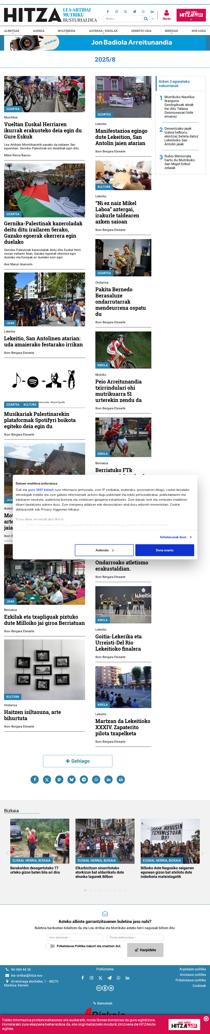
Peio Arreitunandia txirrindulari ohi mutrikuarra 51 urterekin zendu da (118, 390)
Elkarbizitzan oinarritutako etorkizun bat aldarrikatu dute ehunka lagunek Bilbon (99, 872)
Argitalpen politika (192, 969)
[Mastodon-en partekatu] (59, 779)
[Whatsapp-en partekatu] (96, 779)
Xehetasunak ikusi (173, 537)
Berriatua (10, 610)
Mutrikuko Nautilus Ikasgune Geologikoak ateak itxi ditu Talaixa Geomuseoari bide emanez (179, 106)
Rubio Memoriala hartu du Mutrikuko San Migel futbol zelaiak (179, 162)
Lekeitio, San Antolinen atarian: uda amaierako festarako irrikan (43, 341)
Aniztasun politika (193, 975)
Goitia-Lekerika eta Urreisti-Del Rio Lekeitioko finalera (118, 642)
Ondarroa (10, 705)
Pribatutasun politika (191, 980)
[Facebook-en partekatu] (35, 779)
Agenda (39, 31)
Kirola (103, 365)
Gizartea (12, 109)
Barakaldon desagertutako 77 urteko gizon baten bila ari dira (35, 870)
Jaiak (10, 323)
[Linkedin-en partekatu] (108, 779)
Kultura (30, 404)
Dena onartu (164, 550)
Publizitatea (105, 969)
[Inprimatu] (121, 779)
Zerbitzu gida (141, 31)
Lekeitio (9, 331)
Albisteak (11, 31)
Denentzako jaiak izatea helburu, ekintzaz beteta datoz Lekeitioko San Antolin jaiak (181, 136)
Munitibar (11, 117)
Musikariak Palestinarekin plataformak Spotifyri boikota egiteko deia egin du (40, 420)
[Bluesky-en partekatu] (71, 779)
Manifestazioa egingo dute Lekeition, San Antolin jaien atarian (121, 136)
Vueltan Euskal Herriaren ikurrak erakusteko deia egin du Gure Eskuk (43, 130)
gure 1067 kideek (41, 489)
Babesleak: (105, 1003)
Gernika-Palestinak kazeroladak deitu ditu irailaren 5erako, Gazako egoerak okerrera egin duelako (43, 232)
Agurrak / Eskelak (103, 31)
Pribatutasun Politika (71, 946)
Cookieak (199, 986)
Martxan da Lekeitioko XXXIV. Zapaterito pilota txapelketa (122, 727)
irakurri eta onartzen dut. (89, 946)
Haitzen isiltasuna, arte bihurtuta (32, 715)
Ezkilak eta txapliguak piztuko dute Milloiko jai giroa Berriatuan (44, 619)
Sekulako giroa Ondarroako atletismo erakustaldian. (121, 562)
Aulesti (9, 508)
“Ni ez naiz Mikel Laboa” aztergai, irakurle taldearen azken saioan (117, 212)
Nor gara (199, 31)
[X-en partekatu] (47, 779)
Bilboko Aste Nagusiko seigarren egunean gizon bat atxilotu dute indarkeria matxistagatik (167, 872)
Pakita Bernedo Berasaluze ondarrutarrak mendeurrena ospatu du (120, 301)
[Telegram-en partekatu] (84, 779)
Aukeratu (102, 550)
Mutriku (100, 375)
